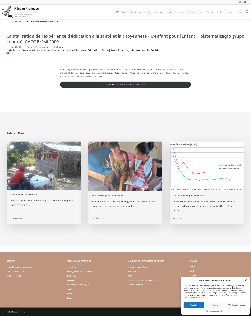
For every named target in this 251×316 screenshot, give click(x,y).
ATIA (130, 276)
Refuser (215, 305)
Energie (70, 298)
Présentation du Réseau (138, 267)
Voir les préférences (236, 305)
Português (193, 275)
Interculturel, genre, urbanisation (107, 195)
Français (192, 266)
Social (154, 50)
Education (94, 50)
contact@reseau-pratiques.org (19, 267)
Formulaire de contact (16, 271)
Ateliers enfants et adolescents (27, 50)
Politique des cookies (214, 311)
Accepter (194, 305)
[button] (245, 280)
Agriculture (71, 267)
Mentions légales (14, 276)
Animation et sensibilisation (24, 194)
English (191, 271)
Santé (105, 50)
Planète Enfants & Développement (142, 280)
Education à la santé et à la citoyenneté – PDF (125, 84)
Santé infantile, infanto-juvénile (129, 50)
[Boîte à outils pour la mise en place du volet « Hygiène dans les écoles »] (44, 182)
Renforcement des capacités (79, 284)
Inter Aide (132, 271)
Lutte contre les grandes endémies (189, 195)
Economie (71, 276)
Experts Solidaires (135, 284)
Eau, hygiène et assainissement (80, 271)
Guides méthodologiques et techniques (46, 47)
